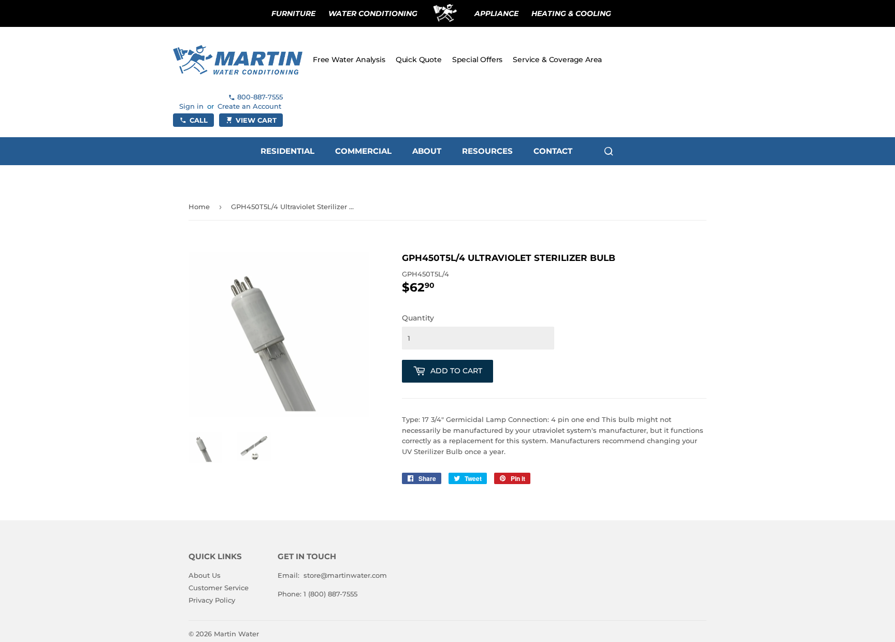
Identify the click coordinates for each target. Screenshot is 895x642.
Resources (487, 151)
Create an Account (249, 106)
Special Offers (477, 59)
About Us (205, 575)
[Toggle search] (608, 151)
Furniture (293, 13)
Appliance (496, 13)
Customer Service (219, 587)
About (426, 151)
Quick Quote (419, 59)
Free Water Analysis (349, 59)
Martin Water (236, 634)
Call (199, 120)
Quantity (418, 318)
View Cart (256, 120)
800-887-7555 (260, 97)
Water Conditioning (372, 13)
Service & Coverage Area (557, 59)
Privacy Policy (212, 600)
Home (199, 206)
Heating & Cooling (571, 13)
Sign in (191, 106)
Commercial (363, 151)
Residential (287, 151)
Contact (552, 151)
